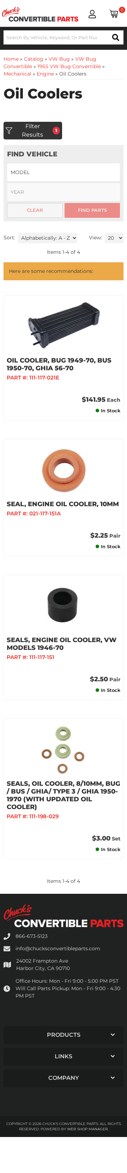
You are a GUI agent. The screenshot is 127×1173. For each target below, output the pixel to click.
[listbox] (63, 172)
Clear (35, 210)
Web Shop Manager (87, 1129)
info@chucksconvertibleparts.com (58, 948)
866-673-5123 (32, 936)
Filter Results (39, 130)
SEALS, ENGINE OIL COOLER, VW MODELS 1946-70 (61, 644)
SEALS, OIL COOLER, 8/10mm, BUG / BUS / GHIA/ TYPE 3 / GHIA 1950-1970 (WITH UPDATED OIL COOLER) (63, 795)
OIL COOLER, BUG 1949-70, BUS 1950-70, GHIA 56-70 (59, 364)
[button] (63, 37)
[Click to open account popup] (92, 14)
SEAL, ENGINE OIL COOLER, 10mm (63, 504)
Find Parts (92, 210)
